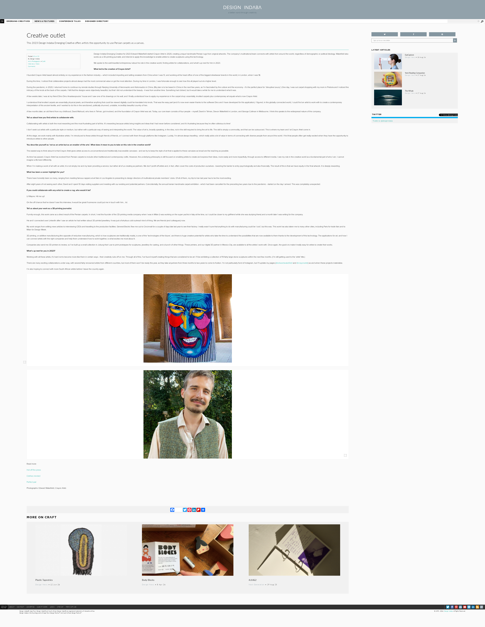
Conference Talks (70, 21)
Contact (20, 607)
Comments (31, 66)
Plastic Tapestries (44, 579)
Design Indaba (448, 611)
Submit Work (42, 607)
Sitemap (60, 607)
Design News (41, 584)
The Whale (409, 91)
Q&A (37, 64)
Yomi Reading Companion (415, 73)
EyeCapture (409, 55)
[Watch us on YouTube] (464, 607)
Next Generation (257, 584)
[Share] (203, 510)
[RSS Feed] (477, 607)
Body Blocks (148, 579)
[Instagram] (460, 607)
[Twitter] (185, 510)
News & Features (44, 21)
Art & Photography (34, 61)
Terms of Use (71, 607)
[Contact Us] (481, 607)
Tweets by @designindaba (383, 120)
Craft (43, 61)
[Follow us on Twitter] (384, 34)
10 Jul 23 (36, 56)
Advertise (30, 607)
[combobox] (463, 21)
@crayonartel (302, 263)
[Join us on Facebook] (413, 34)
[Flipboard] (199, 510)
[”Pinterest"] (442, 34)
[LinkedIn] (194, 510)
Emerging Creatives (18, 21)
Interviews (31, 64)
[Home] (242, 8)
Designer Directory (96, 21)
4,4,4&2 (252, 579)
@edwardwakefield (284, 263)
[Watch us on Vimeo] (468, 607)
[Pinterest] (189, 510)
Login (52, 607)
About (11, 607)
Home (2, 21)
